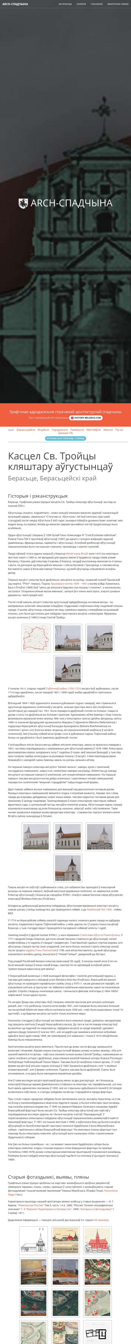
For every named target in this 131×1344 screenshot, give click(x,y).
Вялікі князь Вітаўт (77, 553)
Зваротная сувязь (118, 4)
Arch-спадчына (15, 4)
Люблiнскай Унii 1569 (99, 909)
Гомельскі (77, 430)
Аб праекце (101, 1220)
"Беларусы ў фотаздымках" (96, 1209)
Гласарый (97, 4)
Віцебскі (43, 430)
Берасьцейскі (26, 430)
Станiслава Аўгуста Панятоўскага (100, 935)
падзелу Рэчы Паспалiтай (40, 950)
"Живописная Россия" (31, 1205)
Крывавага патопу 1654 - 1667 (69, 583)
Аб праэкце (65, 4)
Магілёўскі (93, 430)
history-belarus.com (87, 417)
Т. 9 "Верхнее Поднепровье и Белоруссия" (46, 1209)
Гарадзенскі (60, 430)
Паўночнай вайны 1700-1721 (63, 688)
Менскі (108, 430)
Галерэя (81, 4)
